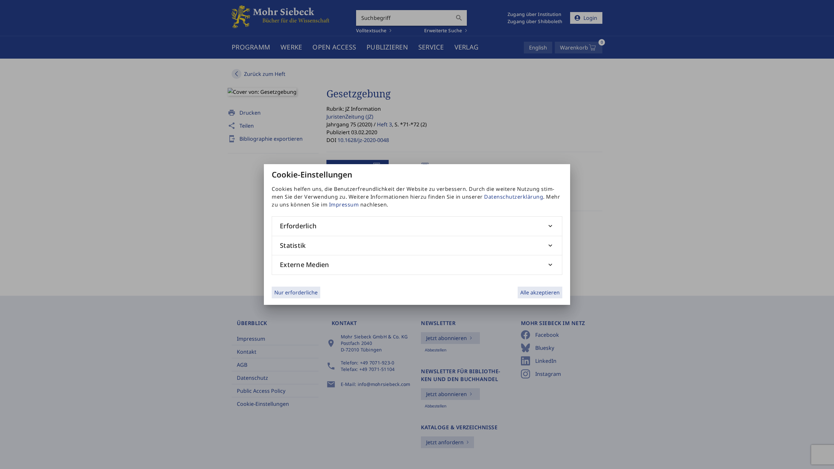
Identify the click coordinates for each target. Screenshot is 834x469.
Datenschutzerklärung (513, 196)
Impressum (344, 204)
